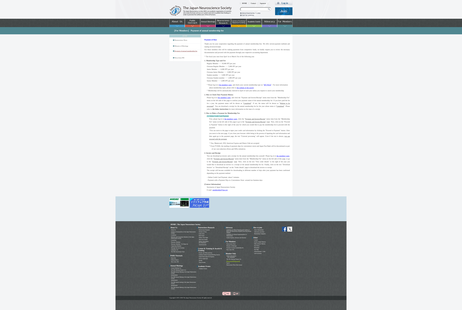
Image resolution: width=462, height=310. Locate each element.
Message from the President (177, 248)
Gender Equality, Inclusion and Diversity (236, 237)
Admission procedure (259, 231)
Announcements (202, 244)
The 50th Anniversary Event (178, 251)
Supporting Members (176, 246)
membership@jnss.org (220, 190)
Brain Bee (173, 258)
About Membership (258, 230)
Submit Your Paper (203, 237)
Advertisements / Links (259, 251)
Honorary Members (175, 242)
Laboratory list (174, 249)
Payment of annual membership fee (234, 247)
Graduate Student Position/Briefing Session (209, 254)
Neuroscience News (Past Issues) (234, 265)
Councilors (173, 240)
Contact (253, 3)
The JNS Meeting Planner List (178, 270)
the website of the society (245, 88)
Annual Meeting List (176, 268)
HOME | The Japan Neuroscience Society (185, 224)
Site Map (256, 249)
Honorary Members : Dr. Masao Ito (179, 244)
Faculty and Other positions (205, 252)
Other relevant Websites (259, 243)
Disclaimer (256, 247)
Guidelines (173, 235)
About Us (173, 230)
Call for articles (258, 253)
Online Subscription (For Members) (204, 242)
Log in (228, 263)
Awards (200, 260)
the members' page (225, 85)
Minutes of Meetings (181, 46)
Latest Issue (201, 233)
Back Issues (201, 235)
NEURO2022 (174, 285)
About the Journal (203, 239)
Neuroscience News (181, 40)
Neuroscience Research (204, 230)
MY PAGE (267, 85)
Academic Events (203, 268)
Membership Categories (260, 233)
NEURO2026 (174, 275)
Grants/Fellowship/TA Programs (206, 256)
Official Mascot (175, 260)
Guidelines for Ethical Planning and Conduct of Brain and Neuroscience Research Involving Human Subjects (238, 231)
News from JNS (179, 58)
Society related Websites (260, 242)
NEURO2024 (174, 280)
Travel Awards (202, 262)
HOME (244, 3)
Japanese (263, 3)
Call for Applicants (203, 258)
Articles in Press (203, 231)
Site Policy (257, 245)
